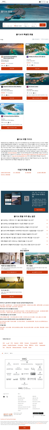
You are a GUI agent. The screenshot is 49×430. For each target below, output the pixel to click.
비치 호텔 (2, 311)
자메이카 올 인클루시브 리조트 (14, 312)
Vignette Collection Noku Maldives (12, 86)
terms (39, 422)
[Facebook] (4, 397)
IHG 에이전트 (35, 399)
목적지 (4, 23)
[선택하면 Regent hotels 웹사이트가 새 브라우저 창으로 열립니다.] (16, 363)
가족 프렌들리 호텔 (4, 317)
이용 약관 (34, 406)
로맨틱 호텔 (39, 305)
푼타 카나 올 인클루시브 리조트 (30, 312)
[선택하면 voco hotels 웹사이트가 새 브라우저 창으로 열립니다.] (26, 368)
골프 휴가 (20, 306)
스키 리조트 (46, 305)
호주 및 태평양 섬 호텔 (17, 327)
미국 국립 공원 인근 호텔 (16, 317)
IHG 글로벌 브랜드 (21, 398)
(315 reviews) (10, 63)
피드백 (19, 410)
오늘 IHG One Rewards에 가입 (19, 156)
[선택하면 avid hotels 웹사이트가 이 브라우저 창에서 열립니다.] (15, 378)
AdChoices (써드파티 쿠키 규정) (24, 406)
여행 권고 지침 (20, 403)
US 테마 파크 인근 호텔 (29, 317)
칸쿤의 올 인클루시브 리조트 (32, 311)
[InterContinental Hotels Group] (4, 2)
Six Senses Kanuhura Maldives (11, 116)
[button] (47, 2)
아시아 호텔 (8, 327)
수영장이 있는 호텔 (31, 305)
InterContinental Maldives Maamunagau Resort (10, 57)
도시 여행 (2, 305)
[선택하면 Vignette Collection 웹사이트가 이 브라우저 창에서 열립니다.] (39, 363)
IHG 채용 (19, 396)
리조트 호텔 (8, 306)
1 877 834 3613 (17, 414)
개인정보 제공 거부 (36, 408)
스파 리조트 (14, 306)
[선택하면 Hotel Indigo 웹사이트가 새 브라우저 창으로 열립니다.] (18, 368)
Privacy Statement (39, 423)
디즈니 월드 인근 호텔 (40, 317)
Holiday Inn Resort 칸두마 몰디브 (37, 56)
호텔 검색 (34, 396)
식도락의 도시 (8, 305)
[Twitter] (7, 397)
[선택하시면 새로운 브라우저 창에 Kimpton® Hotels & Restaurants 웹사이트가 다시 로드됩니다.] (10, 368)
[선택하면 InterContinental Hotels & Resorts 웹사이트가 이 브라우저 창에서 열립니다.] (27, 363)
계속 (24, 427)
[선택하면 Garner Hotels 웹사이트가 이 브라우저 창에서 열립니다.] (9, 378)
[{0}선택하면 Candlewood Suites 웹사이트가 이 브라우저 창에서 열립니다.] (24, 383)
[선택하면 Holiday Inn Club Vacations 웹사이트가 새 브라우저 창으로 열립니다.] (40, 378)
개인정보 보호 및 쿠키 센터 (23, 408)
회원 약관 (34, 405)
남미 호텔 (36, 327)
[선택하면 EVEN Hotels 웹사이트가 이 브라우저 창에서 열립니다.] (25, 373)
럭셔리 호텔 (13, 321)
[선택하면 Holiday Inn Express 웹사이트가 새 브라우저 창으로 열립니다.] (33, 373)
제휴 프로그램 (20, 399)
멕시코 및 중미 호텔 (28, 327)
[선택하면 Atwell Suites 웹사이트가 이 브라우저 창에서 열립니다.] (23, 378)
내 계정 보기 (20, 405)
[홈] (2, 353)
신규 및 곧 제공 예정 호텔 (19, 305)
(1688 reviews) (36, 62)
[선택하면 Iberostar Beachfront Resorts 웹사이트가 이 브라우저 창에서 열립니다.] (16, 373)
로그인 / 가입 (43, 1)
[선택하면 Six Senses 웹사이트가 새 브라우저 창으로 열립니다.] (9, 363)
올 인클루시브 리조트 (19, 311)
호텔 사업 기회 (35, 398)
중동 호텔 (42, 327)
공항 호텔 (2, 306)
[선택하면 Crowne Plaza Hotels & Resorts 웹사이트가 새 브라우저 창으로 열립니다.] (9, 373)
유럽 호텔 (2, 327)
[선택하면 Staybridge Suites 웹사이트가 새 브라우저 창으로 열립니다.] (32, 378)
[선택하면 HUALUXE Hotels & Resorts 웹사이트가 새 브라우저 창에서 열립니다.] (39, 368)
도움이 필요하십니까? (22, 401)
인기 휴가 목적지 (21, 321)
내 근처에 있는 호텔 (5, 321)
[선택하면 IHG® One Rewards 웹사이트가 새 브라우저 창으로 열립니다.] (24, 388)
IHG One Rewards (12, 152)
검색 (43, 24)
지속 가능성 (35, 403)
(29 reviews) (10, 92)
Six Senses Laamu (33, 86)
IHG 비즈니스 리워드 (36, 401)
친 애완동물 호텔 (30, 321)
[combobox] (8, 26)
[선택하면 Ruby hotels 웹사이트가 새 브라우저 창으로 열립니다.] (33, 368)
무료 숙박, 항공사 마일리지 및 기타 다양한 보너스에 (33, 154)
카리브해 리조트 (9, 311)
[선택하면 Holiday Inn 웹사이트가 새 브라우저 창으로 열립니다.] (40, 373)
